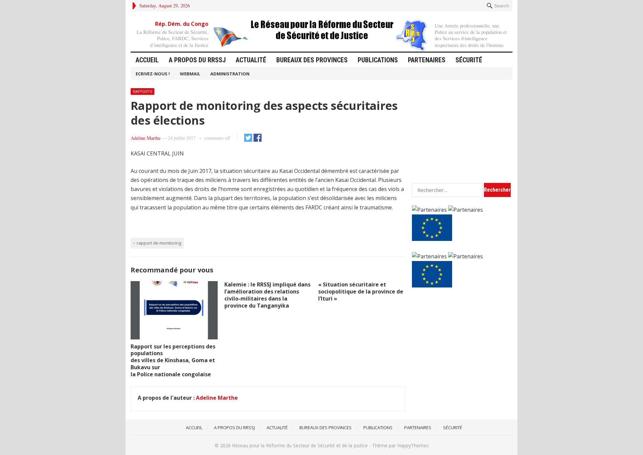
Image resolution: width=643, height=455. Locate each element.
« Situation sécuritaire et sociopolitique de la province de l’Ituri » (360, 291)
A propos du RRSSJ (197, 60)
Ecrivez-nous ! (153, 74)
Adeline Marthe (145, 138)
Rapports (142, 91)
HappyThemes (413, 445)
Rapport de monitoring (159, 243)
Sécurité (468, 60)
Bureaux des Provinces (312, 60)
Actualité (251, 60)
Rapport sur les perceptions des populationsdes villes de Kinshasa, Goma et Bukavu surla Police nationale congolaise (173, 360)
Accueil (147, 60)
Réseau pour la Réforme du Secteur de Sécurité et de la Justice (300, 445)
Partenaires (426, 60)
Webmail (190, 74)
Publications (378, 60)
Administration (229, 74)
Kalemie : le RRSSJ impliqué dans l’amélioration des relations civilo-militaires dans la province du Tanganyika (267, 295)
